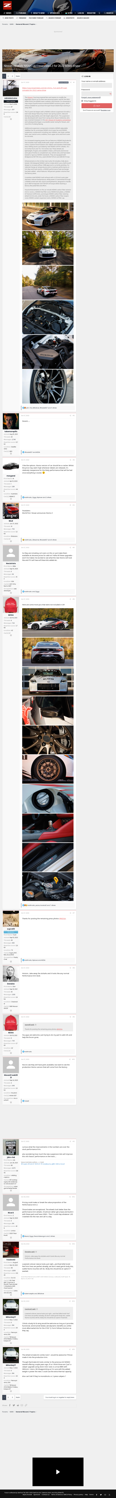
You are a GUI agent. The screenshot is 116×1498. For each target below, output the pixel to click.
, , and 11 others (41, 408)
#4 (73, 505)
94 (13, 574)
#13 (73, 1244)
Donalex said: (30, 1252)
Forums (22, 13)
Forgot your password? (91, 97)
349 (13, 1086)
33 (11, 992)
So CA (13, 1278)
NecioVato (11, 563)
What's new (39, 13)
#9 (73, 1017)
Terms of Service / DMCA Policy (61, 1495)
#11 (73, 1141)
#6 (73, 599)
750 (13, 529)
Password (85, 89)
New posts (9, 18)
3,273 (13, 1168)
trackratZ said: (30, 1309)
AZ (12, 630)
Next (17, 76)
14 (11, 526)
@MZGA (62, 918)
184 (13, 1325)
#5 (73, 547)
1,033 (13, 994)
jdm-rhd (11, 1157)
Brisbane (14, 536)
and (32, 452)
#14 (73, 1301)
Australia (14, 494)
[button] (54, 13)
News (8, 13)
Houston (14, 1093)
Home (91, 1495)
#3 (74, 460)
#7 (74, 913)
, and (35, 960)
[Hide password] (110, 93)
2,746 (14, 439)
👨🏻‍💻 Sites (68, 13)
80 (12, 1165)
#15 (73, 1349)
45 (12, 940)
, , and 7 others (42, 905)
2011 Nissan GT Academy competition (58, 120)
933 (13, 943)
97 (12, 107)
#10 (73, 1059)
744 (13, 623)
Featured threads (36, 18)
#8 (73, 968)
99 (12, 1268)
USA (12, 581)
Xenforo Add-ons (53, 1493)
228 (13, 487)
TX (12, 950)
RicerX (11, 1213)
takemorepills (10, 431)
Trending (22, 18)
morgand (11, 476)
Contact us (46, 1495)
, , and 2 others (38, 497)
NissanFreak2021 (11, 1076)
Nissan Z (30, 97)
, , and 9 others (41, 540)
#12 (73, 1197)
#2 (74, 415)
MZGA (11, 615)
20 (12, 437)
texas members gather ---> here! (32, 1162)
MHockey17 (11, 1317)
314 (13, 1223)
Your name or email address (93, 81)
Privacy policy (78, 1495)
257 (13, 110)
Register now (105, 110)
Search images (83, 18)
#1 (74, 82)
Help (86, 1495)
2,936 (14, 1271)
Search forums (54, 18)
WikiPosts (70, 18)
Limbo (13, 1231)
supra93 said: (29, 1025)
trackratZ (10, 1260)
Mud (11, 521)
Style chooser (27, 1495)
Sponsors (37, 1495)
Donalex (11, 984)
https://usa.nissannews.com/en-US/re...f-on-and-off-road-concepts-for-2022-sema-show (44, 89)
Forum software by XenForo (23, 1493)
